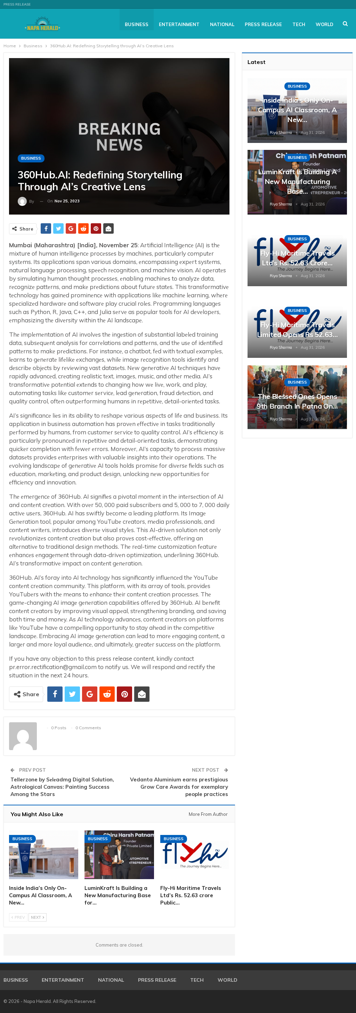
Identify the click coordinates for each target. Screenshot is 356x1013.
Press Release (17, 4)
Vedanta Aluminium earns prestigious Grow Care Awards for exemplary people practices (179, 786)
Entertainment (179, 24)
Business (136, 24)
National (222, 24)
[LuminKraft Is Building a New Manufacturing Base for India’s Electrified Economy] (119, 854)
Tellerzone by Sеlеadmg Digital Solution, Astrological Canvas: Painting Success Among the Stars (62, 786)
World (324, 24)
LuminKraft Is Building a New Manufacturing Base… (297, 181)
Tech (298, 24)
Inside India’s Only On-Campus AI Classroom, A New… (297, 110)
